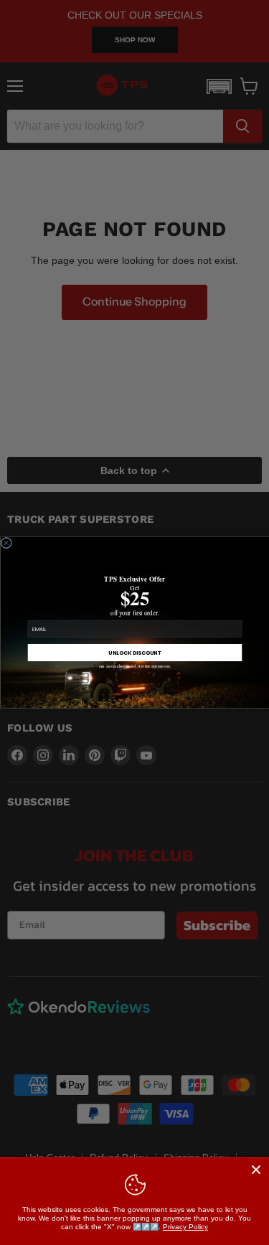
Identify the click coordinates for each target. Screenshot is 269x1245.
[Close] (256, 1170)
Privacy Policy (185, 1227)
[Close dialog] (6, 543)
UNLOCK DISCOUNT (134, 653)
